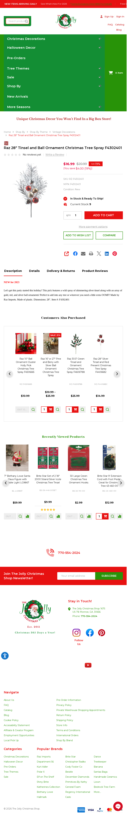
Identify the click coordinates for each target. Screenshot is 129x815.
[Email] (83, 253)
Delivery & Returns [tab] (61, 271)
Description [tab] (13, 271)
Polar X (41, 771)
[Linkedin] (107, 253)
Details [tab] (34, 271)
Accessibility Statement (17, 725)
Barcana (98, 766)
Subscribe (109, 575)
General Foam (73, 787)
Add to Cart (103, 215)
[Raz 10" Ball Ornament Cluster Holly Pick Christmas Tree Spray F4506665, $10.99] (25, 343)
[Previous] (9, 374)
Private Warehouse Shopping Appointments (80, 710)
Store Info (61, 725)
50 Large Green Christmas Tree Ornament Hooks (78, 479)
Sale (6, 776)
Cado (68, 797)
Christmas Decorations (16, 756)
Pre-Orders (16, 58)
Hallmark (42, 797)
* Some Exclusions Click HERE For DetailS (92, 4)
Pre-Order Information (68, 700)
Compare (109, 235)
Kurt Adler (42, 766)
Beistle (69, 771)
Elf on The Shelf (45, 776)
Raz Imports (43, 756)
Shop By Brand (64, 740)
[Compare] (27, 516)
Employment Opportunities (19, 735)
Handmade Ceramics (105, 776)
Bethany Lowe (45, 792)
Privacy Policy (64, 705)
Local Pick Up (11, 740)
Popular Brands (50, 749)
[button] (34, 623)
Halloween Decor (13, 761)
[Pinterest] (114, 253)
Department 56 (45, 761)
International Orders (67, 735)
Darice (97, 756)
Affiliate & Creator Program (19, 730)
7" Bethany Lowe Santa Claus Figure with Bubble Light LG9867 (17, 479)
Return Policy (63, 715)
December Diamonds (77, 776)
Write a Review (54, 154)
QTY (68, 215)
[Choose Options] (50, 409)
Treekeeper (100, 761)
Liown (97, 781)
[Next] (117, 374)
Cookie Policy (11, 720)
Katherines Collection (48, 787)
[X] (99, 253)
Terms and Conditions (68, 730)
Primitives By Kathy (76, 781)
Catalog (119, 24)
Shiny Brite (43, 781)
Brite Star (70, 756)
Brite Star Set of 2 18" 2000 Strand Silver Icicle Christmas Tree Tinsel (48, 479)
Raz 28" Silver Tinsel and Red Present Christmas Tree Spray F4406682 (101, 365)
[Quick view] (33, 409)
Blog (119, 29)
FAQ (110, 24)
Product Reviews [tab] (95, 271)
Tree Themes (11, 771)
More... (97, 792)
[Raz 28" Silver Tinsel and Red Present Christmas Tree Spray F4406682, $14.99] (100, 343)
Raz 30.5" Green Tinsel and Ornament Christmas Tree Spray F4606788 (76, 365)
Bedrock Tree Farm (104, 787)
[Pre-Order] (75, 409)
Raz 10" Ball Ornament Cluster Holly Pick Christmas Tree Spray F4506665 (26, 365)
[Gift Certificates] (123, 29)
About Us (9, 700)
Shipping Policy (64, 720)
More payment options (93, 226)
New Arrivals (17, 96)
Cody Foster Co (73, 766)
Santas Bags (100, 771)
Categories (13, 749)
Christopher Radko (75, 761)
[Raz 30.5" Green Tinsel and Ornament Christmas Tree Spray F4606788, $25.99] (75, 343)
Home (7, 132)
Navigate (11, 692)
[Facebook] (75, 253)
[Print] (91, 253)
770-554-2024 (89, 616)
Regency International (77, 792)
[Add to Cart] (100, 409)
